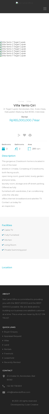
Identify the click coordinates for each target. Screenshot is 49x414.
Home (21, 101)
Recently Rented (12, 362)
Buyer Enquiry (11, 332)
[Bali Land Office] (24, 3)
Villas (29, 101)
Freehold (8, 354)
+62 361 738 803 (14, 386)
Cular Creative (31, 404)
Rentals (7, 349)
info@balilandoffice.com (18, 392)
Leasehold (9, 358)
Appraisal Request (12, 336)
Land (6, 345)
